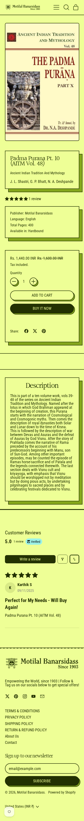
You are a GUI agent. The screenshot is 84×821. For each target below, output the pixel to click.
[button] (66, 7)
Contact (11, 742)
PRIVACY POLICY (18, 717)
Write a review (30, 559)
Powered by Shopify (62, 792)
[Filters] (63, 559)
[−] (14, 281)
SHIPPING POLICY (19, 723)
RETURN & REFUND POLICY (26, 730)
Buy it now (42, 308)
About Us (12, 736)
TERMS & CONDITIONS (22, 711)
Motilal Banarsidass (31, 792)
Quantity (16, 273)
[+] (33, 281)
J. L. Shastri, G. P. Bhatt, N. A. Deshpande (41, 181)
